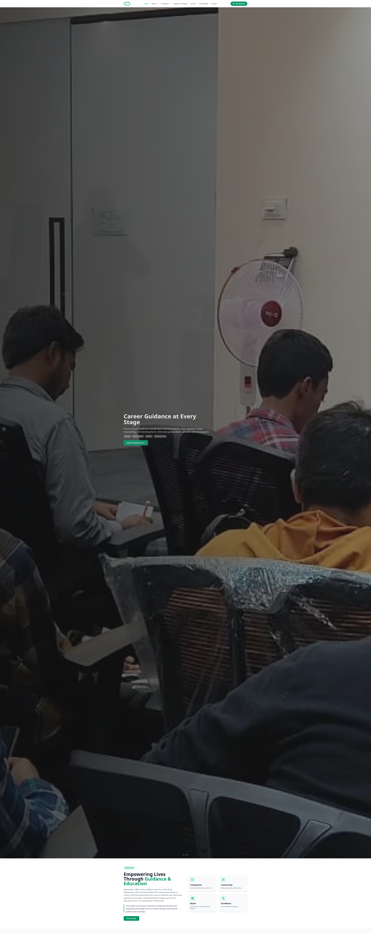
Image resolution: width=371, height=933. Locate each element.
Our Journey (131, 918)
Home (146, 4)
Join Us (193, 4)
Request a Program (181, 4)
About (154, 4)
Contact (214, 4)
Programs (164, 4)
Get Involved (203, 4)
